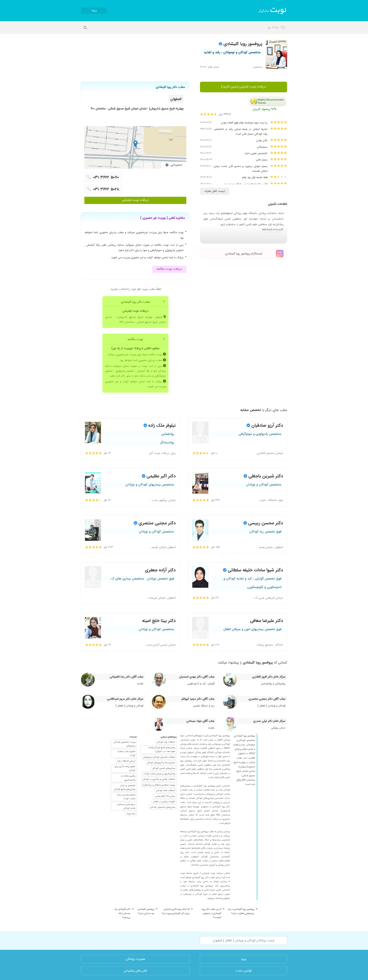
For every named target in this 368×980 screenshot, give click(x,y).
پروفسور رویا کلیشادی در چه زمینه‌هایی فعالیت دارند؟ (241, 911)
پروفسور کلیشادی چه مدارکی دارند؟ (146, 911)
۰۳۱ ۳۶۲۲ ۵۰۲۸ (106, 189)
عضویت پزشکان (135, 959)
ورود (94, 10)
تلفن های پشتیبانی (135, 970)
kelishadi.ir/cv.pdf (272, 230)
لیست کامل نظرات (214, 191)
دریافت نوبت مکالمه (169, 269)
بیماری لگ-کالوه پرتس (165, 796)
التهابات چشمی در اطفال (164, 801)
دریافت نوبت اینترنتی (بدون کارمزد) (243, 86)
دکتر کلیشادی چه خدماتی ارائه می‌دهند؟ (123, 913)
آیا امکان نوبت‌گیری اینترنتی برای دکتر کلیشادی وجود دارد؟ (176, 911)
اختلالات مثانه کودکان (165, 790)
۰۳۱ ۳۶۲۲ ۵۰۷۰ (106, 177)
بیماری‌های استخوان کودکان (162, 807)
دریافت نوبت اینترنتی (135, 200)
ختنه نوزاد (130, 813)
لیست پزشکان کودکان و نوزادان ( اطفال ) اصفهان (243, 940)
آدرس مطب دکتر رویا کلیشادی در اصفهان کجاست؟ (211, 913)
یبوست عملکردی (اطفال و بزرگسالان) (159, 785)
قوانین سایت (243, 970)
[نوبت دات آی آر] (272, 10)
